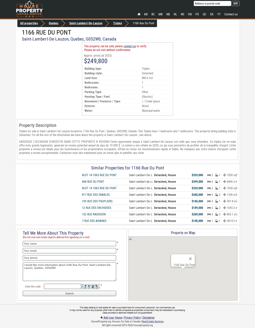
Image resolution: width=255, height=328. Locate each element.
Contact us (231, 14)
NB (168, 14)
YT (219, 14)
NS (182, 14)
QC (204, 14)
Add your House (112, 317)
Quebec (53, 23)
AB (146, 14)
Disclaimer (148, 317)
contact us (130, 46)
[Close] (190, 258)
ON (190, 14)
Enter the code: (33, 286)
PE (197, 14)
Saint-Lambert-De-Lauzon (85, 23)
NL (175, 14)
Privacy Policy (132, 317)
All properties (29, 23)
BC (153, 14)
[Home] (139, 14)
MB (160, 14)
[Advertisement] (48, 68)
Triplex (117, 23)
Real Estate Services (153, 321)
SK (212, 14)
